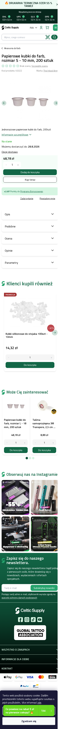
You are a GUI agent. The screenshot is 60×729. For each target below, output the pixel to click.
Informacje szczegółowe (15, 135)
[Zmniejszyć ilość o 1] (6, 165)
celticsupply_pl (26, 619)
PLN (32, 27)
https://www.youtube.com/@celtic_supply (39, 619)
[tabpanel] (16, 424)
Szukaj (54, 37)
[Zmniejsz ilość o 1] (7, 442)
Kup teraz (30, 180)
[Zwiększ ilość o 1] (25, 442)
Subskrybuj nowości (44, 588)
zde (39, 702)
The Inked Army (50, 70)
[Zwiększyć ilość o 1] (18, 165)
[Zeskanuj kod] (47, 37)
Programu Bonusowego (31, 191)
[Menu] (55, 27)
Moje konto (41, 28)
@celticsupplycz (33, 619)
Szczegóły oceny (40, 66)
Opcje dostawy (10, 152)
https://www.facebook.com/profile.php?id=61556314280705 (20, 619)
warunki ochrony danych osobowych (19, 597)
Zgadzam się (28, 721)
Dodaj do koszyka (30, 172)
